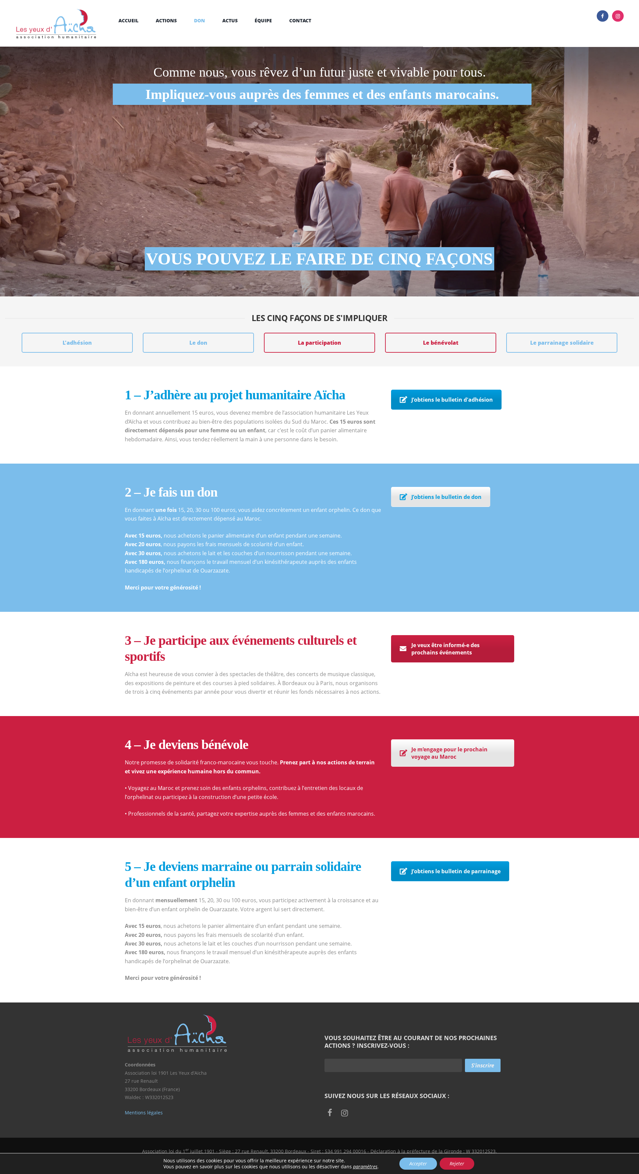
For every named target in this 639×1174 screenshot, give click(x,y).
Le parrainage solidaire (562, 342)
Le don (198, 342)
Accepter (418, 1163)
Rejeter (457, 1163)
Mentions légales (144, 1112)
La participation (319, 342)
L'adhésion (77, 342)
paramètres (365, 1167)
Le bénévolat (440, 342)
